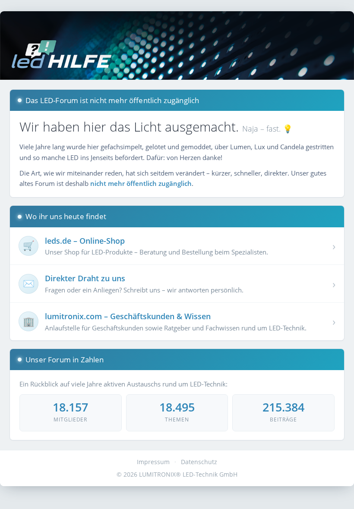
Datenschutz (199, 462)
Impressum (153, 462)
